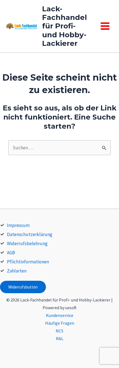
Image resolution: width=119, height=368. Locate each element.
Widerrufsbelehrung (27, 243)
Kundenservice (59, 315)
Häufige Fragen (59, 323)
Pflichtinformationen (28, 262)
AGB (11, 253)
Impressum (18, 225)
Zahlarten (17, 271)
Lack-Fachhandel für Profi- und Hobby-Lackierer (64, 26)
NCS (59, 330)
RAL (59, 338)
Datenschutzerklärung (29, 234)
